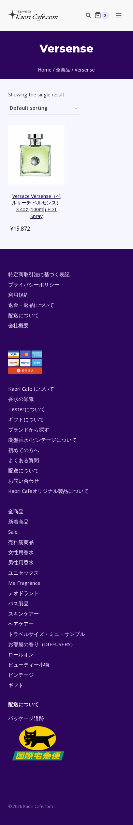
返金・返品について (31, 304)
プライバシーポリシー (33, 284)
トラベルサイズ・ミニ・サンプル (46, 634)
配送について (23, 315)
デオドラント (23, 593)
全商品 (16, 511)
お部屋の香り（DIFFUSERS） (42, 644)
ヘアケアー (21, 623)
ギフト (16, 685)
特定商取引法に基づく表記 (39, 274)
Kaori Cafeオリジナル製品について (48, 490)
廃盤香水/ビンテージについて (42, 439)
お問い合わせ (23, 480)
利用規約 (18, 294)
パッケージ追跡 (26, 718)
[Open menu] (118, 15)
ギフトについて (26, 419)
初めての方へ (23, 450)
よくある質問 (23, 460)
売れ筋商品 (21, 542)
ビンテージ (21, 674)
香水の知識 (21, 398)
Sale (13, 531)
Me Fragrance (24, 582)
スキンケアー (23, 613)
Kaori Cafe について (31, 388)
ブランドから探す (28, 429)
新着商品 (18, 521)
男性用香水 (21, 562)
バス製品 (18, 603)
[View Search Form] (85, 15)
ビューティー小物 (28, 664)
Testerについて (26, 409)
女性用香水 (21, 552)
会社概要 (18, 325)
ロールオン (21, 654)
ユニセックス (23, 572)
